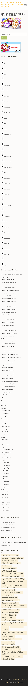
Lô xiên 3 (12, 615)
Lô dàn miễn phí (4, 614)
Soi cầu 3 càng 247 (8, 617)
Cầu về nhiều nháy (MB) (8, 167)
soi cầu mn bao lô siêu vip (7, 367)
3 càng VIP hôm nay (10, 555)
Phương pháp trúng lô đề (6, 392)
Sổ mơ (5, 265)
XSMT (5, 74)
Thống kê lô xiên (7, 183)
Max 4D (5, 123)
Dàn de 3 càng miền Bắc (10, 576)
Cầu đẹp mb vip (4, 277)
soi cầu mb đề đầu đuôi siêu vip (9, 319)
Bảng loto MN (5, 494)
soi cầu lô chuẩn (11, 636)
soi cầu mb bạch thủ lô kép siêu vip (9, 284)
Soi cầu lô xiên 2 (8, 639)
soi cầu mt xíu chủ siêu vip (7, 362)
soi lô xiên (12, 641)
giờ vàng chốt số (16, 609)
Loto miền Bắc (6, 227)
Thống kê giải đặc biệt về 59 (12, 656)
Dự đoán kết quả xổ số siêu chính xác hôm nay (12, 586)
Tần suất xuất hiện (7, 216)
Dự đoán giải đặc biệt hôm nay (13, 579)
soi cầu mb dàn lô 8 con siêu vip (9, 317)
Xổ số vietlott (6, 101)
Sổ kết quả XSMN (7, 90)
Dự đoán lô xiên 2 (8, 590)
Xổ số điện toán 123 (6, 442)
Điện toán (3, 437)
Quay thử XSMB (7, 243)
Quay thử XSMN (5, 507)
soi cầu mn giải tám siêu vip (8, 375)
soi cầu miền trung (5, 641)
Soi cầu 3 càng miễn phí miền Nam (12, 623)
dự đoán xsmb (7, 595)
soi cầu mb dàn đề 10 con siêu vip (9, 304)
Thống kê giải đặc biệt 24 (11, 649)
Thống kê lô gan (7, 178)
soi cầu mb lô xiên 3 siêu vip (8, 325)
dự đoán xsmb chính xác (10, 600)
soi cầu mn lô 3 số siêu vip (7, 378)
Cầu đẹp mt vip (4, 338)
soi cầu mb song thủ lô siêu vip (8, 336)
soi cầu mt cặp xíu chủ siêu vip (8, 343)
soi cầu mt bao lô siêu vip (7, 340)
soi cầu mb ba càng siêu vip (8, 279)
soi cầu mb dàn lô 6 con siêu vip (9, 312)
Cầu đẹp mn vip (4, 365)
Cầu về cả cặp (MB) (7, 161)
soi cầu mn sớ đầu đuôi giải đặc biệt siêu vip (11, 383)
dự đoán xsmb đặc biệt (10, 603)
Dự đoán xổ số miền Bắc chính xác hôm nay (13, 606)
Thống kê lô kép (5, 478)
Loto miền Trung (7, 238)
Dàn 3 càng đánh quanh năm (12, 573)
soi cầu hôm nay (4, 636)
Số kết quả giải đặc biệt (10, 647)
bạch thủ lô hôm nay (5, 560)
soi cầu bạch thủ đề (5, 629)
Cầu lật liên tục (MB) (7, 156)
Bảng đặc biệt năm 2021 (11, 563)
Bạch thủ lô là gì (14, 560)
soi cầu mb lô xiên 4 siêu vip (8, 327)
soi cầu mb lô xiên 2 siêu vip (8, 322)
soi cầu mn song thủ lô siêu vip (8, 386)
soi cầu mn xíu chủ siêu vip (7, 389)
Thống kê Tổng (6, 210)
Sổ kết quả (3, 408)
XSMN (2, 400)
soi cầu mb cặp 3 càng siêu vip (8, 293)
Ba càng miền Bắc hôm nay (13, 558)
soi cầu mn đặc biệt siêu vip (8, 373)
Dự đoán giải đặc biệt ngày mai (13, 582)
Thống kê (4, 434)
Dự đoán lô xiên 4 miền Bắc (12, 592)
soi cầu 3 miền (5, 627)
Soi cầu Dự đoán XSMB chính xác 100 (12, 633)
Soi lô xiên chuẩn (8, 644)
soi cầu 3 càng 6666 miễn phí (12, 620)
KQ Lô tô (3, 489)
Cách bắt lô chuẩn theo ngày (6, 565)
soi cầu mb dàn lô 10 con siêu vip (9, 306)
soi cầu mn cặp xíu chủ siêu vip (8, 370)
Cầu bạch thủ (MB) (7, 150)
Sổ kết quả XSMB (7, 85)
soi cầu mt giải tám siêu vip (8, 349)
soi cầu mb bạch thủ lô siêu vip (8, 287)
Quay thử (3, 500)
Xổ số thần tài (6, 145)
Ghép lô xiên (6, 610)
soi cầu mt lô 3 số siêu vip (7, 351)
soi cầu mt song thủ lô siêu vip (8, 360)
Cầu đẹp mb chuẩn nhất (6, 314)
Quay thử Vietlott (7, 259)
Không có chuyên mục (10, 612)
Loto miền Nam (6, 232)
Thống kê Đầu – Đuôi (7, 205)
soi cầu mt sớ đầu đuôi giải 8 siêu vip (10, 354)
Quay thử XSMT (7, 254)
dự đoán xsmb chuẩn (9, 598)
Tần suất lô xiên (8, 659)
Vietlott (2, 418)
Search (3, 37)
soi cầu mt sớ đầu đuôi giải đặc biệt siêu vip (11, 357)
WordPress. (20, 682)
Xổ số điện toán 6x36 (7, 134)
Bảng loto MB (5, 497)
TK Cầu (2, 447)
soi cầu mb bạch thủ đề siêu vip (9, 282)
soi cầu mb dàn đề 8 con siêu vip (9, 301)
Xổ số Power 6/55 (7, 112)
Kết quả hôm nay (4, 405)
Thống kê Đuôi (5, 473)
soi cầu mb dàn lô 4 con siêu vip (9, 309)
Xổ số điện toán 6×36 (6, 444)
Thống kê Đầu (6, 194)
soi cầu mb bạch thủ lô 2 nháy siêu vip (10, 290)
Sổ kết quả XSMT (7, 96)
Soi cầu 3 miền (4, 394)
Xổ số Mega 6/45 (7, 107)
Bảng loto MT (5, 491)
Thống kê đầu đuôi (7, 172)
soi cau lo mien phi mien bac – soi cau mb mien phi (12, 4)
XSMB (5, 63)
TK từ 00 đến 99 (6, 221)
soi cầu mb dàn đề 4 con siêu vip (9, 295)
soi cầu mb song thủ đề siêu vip (9, 330)
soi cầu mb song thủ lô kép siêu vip (9, 333)
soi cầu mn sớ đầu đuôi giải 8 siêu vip (10, 381)
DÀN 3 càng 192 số (9, 571)
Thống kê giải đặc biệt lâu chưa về (12, 653)
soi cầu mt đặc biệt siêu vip (8, 346)
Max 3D (5, 118)
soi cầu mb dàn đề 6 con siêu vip (9, 298)
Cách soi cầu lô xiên (9, 568)
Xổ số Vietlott (5, 431)
